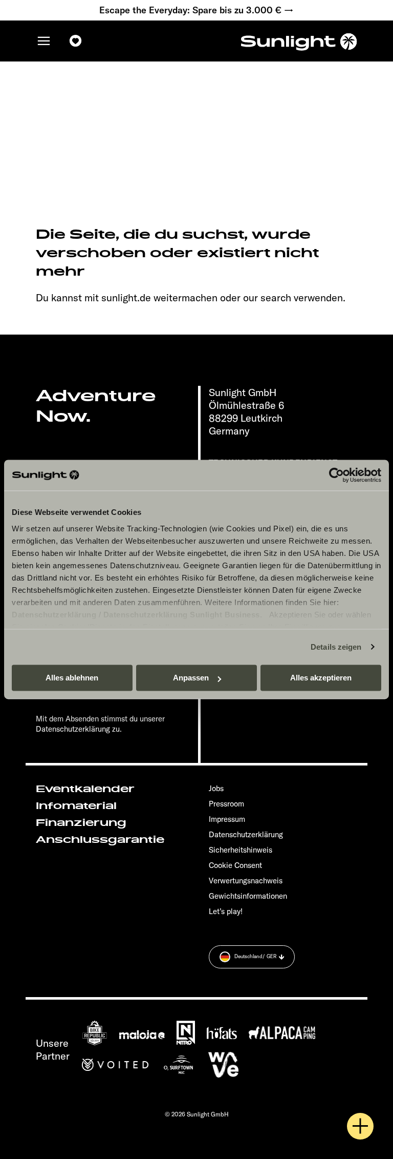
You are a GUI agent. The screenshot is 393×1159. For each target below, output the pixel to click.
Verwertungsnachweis (245, 880)
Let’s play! (226, 911)
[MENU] (44, 41)
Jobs (216, 788)
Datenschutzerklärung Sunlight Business (181, 614)
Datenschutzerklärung (54, 614)
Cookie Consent (235, 865)
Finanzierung (81, 823)
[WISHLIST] (76, 41)
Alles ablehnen (72, 677)
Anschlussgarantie (100, 840)
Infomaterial (76, 806)
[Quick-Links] (360, 1126)
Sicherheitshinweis (240, 850)
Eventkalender (85, 789)
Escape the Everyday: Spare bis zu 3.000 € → (196, 10)
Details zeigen (336, 647)
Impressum (227, 819)
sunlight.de (126, 297)
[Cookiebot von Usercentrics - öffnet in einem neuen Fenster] (336, 475)
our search (267, 297)
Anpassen (191, 677)
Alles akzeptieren (321, 677)
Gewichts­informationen (248, 896)
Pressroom (226, 804)
